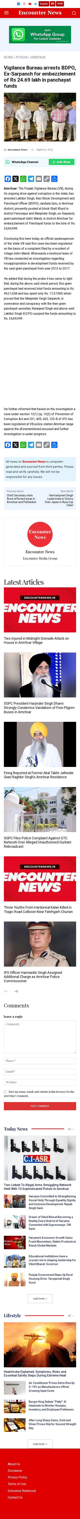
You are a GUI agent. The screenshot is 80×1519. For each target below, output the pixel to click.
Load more (38, 1298)
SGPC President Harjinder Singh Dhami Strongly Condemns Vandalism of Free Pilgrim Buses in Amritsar (39, 707)
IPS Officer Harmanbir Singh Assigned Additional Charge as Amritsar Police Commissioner (33, 977)
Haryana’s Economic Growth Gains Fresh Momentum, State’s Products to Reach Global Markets (52, 1241)
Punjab (21, 57)
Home (8, 57)
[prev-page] (8, 991)
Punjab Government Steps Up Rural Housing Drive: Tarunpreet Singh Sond (51, 1278)
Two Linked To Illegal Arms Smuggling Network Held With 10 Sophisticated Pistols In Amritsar (37, 1186)
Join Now (63, 162)
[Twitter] (35, 4)
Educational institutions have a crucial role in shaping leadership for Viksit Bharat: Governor (52, 1260)
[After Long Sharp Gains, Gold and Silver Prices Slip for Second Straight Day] (15, 1425)
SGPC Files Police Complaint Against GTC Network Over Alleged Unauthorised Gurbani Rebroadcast (37, 842)
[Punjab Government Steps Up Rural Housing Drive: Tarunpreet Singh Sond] (15, 1279)
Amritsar (37, 57)
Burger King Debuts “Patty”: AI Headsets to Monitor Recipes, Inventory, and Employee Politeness (51, 1405)
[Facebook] (18, 4)
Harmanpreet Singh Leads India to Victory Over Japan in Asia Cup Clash (59, 500)
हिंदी (52, 4)
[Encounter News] (40, 534)
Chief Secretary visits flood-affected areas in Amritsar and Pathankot (21, 499)
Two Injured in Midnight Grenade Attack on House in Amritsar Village (36, 640)
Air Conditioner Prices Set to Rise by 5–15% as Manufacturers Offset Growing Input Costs (52, 1386)
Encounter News (17, 150)
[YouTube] (29, 4)
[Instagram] (24, 4)
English (44, 4)
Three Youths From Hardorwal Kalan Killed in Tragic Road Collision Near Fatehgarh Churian (38, 909)
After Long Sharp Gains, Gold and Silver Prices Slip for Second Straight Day (52, 1424)
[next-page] (18, 991)
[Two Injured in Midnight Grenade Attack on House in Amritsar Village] (40, 609)
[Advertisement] (40, 366)
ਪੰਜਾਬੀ (60, 4)
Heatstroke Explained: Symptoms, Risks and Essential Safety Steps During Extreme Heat (35, 1373)
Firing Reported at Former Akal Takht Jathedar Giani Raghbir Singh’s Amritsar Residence (39, 775)
